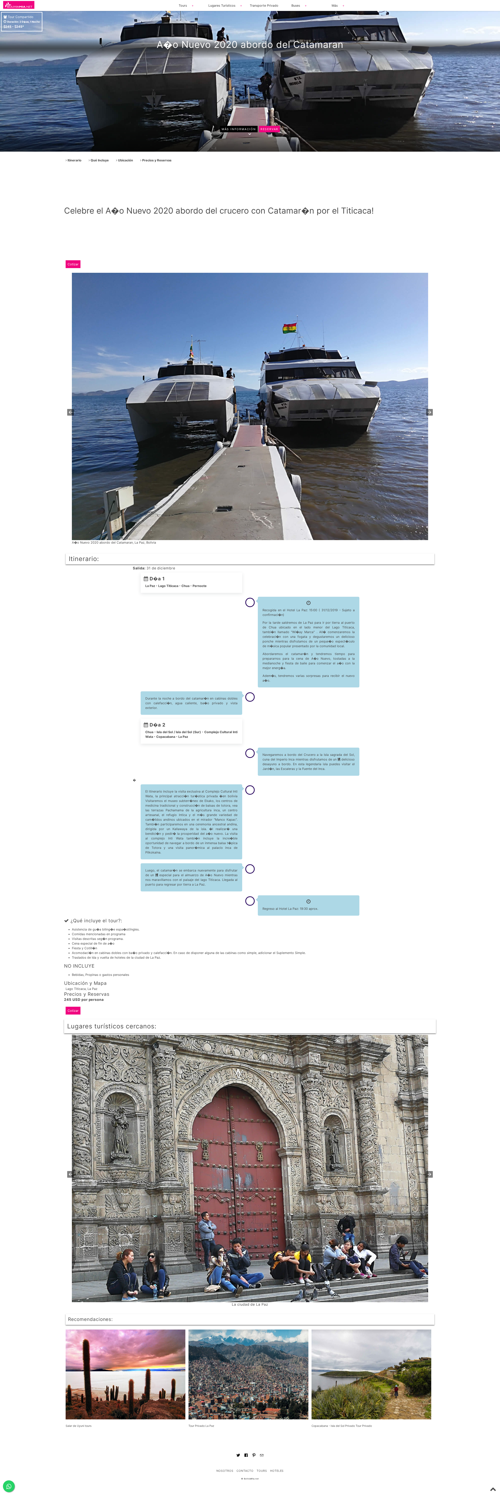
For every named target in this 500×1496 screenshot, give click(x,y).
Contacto (245, 1470)
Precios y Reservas (156, 160)
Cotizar (73, 264)
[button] (70, 412)
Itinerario (74, 160)
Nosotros (225, 1470)
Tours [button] (183, 5)
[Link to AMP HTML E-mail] (262, 1455)
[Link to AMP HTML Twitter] (238, 1456)
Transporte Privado (264, 5)
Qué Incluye (99, 160)
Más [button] (335, 5)
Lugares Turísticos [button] (221, 5)
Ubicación (125, 160)
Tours (262, 1470)
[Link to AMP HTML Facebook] (246, 1455)
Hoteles (277, 1470)
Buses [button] (295, 5)
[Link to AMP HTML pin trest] (254, 1456)
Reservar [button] (269, 129)
